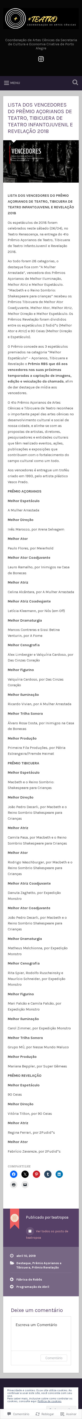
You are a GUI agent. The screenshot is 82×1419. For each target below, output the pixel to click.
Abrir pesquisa (74, 82)
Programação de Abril (32, 1287)
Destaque (23, 1263)
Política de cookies (50, 1401)
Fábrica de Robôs (29, 1279)
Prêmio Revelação (45, 1267)
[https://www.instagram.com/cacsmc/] (41, 58)
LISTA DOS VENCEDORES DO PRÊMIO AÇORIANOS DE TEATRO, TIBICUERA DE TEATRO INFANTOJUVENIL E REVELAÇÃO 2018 (40, 118)
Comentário (53, 1358)
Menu (15, 83)
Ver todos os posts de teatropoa (47, 1234)
